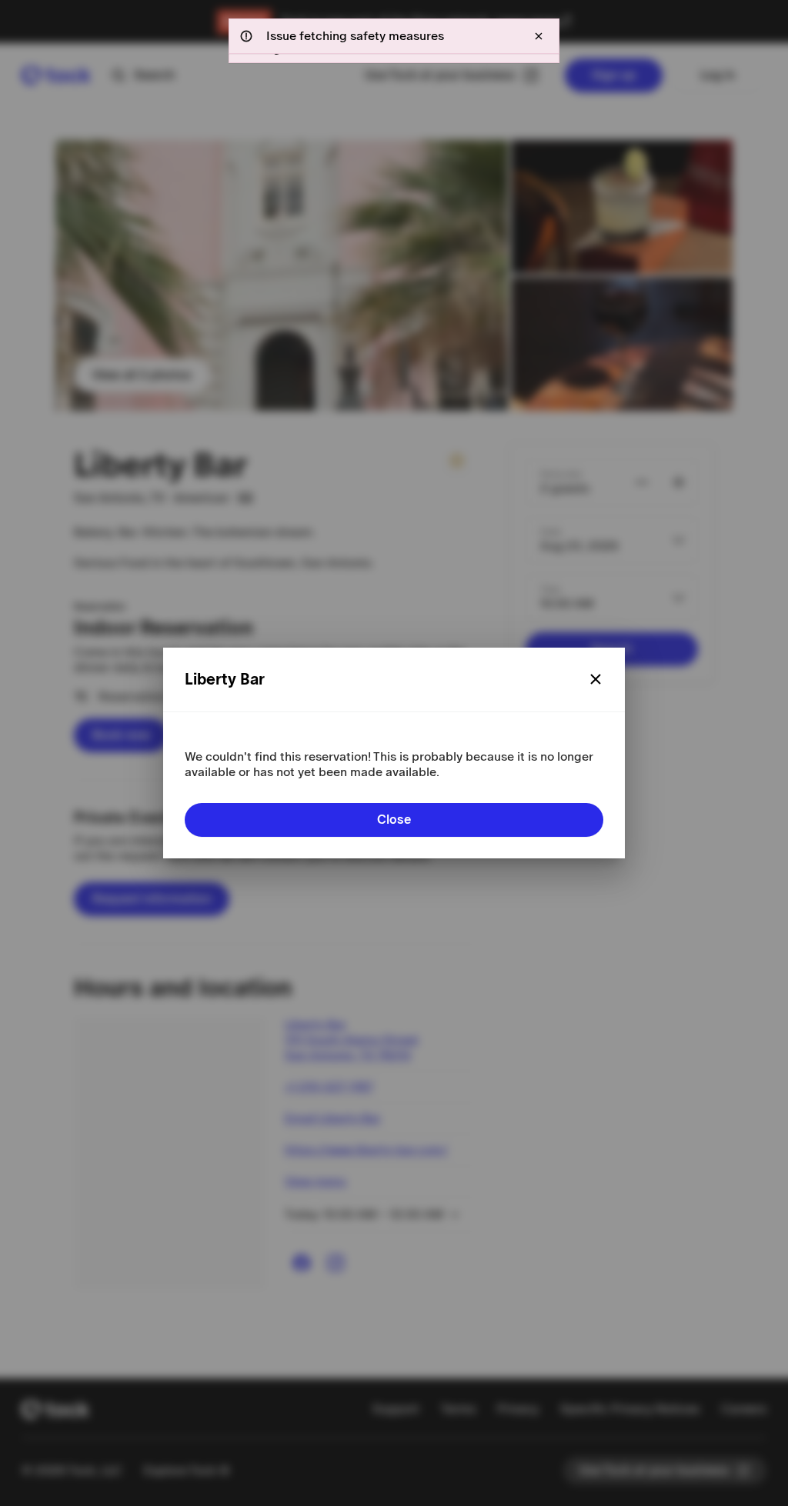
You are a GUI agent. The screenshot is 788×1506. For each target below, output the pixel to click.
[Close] (596, 679)
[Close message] (538, 36)
